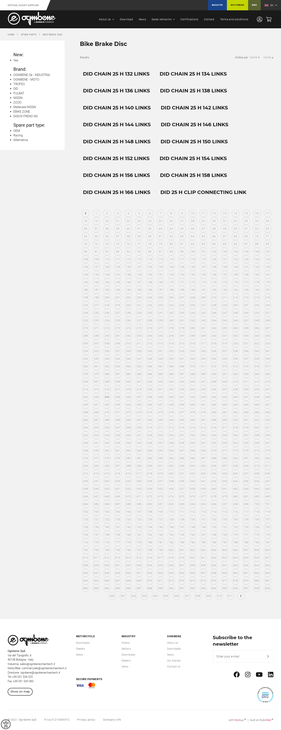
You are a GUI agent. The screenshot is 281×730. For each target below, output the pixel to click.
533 (203, 435)
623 (203, 473)
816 (149, 557)
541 (96, 442)
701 (267, 504)
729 (181, 519)
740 (107, 527)
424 (192, 389)
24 (149, 220)
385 (160, 374)
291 (117, 335)
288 (85, 335)
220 (128, 305)
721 (96, 519)
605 (203, 465)
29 (203, 220)
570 (214, 450)
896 (235, 588)
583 (160, 458)
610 (256, 465)
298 (192, 335)
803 (203, 550)
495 (181, 419)
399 (117, 381)
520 (256, 427)
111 (117, 259)
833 (139, 565)
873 (181, 580)
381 (117, 374)
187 (160, 289)
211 (224, 297)
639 (181, 481)
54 (85, 236)
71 (267, 236)
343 (96, 358)
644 (235, 481)
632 (107, 481)
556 (256, 442)
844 (256, 565)
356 (235, 358)
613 (96, 473)
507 (117, 427)
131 (139, 266)
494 (171, 419)
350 (171, 358)
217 (96, 305)
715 (224, 511)
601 (160, 465)
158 (235, 274)
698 (235, 504)
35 (267, 220)
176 (235, 282)
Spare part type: (29, 125)
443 (203, 396)
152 (171, 274)
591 (246, 458)
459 (181, 404)
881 (267, 580)
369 (181, 366)
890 (171, 588)
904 (155, 595)
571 (224, 450)
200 (107, 297)
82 (192, 243)
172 (192, 282)
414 (85, 389)
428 (235, 389)
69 (246, 236)
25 (160, 220)
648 (85, 488)
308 (107, 343)
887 (139, 588)
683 (267, 496)
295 (160, 335)
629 (267, 473)
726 (149, 519)
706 (128, 511)
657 (181, 488)
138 (214, 266)
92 (107, 251)
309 (117, 343)
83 (203, 243)
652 (128, 488)
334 (192, 351)
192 (214, 289)
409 (224, 381)
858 (214, 572)
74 (107, 243)
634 (128, 481)
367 (160, 366)
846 (85, 572)
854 (171, 572)
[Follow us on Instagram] (247, 674)
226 (192, 305)
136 (192, 266)
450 (85, 404)
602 (171, 465)
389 (203, 374)
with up (237, 720)
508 (128, 427)
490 (128, 419)
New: (18, 54)
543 (117, 442)
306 (85, 343)
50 (235, 228)
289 (96, 335)
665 (267, 488)
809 (267, 550)
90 (85, 251)
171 (181, 282)
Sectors (126, 648)
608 (235, 465)
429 (246, 389)
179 (267, 282)
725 (139, 519)
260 (171, 320)
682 (256, 496)
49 (224, 228)
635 (139, 481)
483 (246, 412)
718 (256, 511)
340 (256, 351)
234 (85, 312)
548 (171, 442)
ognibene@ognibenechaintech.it (40, 672)
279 (181, 328)
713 (203, 511)
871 (160, 580)
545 (139, 442)
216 (85, 305)
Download (126, 19)
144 (85, 274)
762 (149, 534)
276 (149, 328)
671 (139, 496)
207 (181, 297)
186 (149, 289)
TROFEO (19, 84)
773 (267, 534)
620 (171, 473)
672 (149, 496)
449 (267, 396)
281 (203, 328)
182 (107, 289)
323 (267, 343)
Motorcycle (85, 636)
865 (96, 580)
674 (171, 496)
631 (96, 481)
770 (235, 534)
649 (96, 488)
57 (117, 236)
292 (128, 335)
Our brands (173, 660)
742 (128, 527)
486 (85, 419)
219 (117, 305)
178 (256, 282)
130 (128, 266)
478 (192, 412)
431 (267, 389)
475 (160, 412)
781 (160, 542)
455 (139, 404)
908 (198, 595)
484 (256, 412)
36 (85, 228)
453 (117, 404)
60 (149, 236)
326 (107, 351)
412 (256, 381)
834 (149, 565)
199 (96, 297)
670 (128, 496)
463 (224, 404)
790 (256, 542)
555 (246, 442)
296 (171, 335)
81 (182, 243)
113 (139, 259)
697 (224, 504)
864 (85, 580)
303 (246, 335)
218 (107, 305)
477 (181, 412)
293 (139, 335)
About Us (105, 19)
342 (85, 358)
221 (139, 305)
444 (214, 396)
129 (117, 266)
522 (85, 435)
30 (214, 220)
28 (192, 220)
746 (171, 527)
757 (96, 534)
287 (267, 328)
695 (203, 504)
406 (192, 381)
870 (149, 580)
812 (107, 557)
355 (224, 358)
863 (267, 572)
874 (192, 580)
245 (203, 312)
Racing (18, 135)
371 (203, 366)
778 (128, 542)
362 (107, 366)
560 (107, 450)
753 (246, 527)
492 (149, 419)
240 (149, 312)
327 (117, 351)
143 (267, 266)
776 (107, 542)
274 (128, 328)
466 (256, 404)
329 (139, 351)
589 (224, 458)
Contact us (173, 666)
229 (224, 305)
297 (181, 335)
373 (224, 366)
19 (96, 220)
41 (139, 228)
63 (182, 236)
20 (107, 220)
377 (267, 366)
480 (214, 412)
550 (192, 442)
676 (192, 496)
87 (246, 243)
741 (117, 527)
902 (133, 595)
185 (139, 289)
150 (149, 274)
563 (139, 450)
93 (117, 251)
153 (181, 274)
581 (139, 458)
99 (182, 251)
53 (267, 228)
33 (246, 220)
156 (214, 274)
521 (267, 427)
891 (181, 588)
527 (139, 435)
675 (181, 496)
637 (160, 481)
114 (149, 259)
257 (139, 320)
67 (224, 236)
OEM (16, 131)
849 (117, 572)
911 (230, 595)
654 (149, 488)
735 (246, 519)
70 (256, 236)
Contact (209, 19)
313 (160, 343)
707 (139, 511)
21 (117, 220)
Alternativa (20, 140)
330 (149, 351)
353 (203, 358)
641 (203, 481)
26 (171, 220)
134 (171, 266)
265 (224, 320)
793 (96, 550)
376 (256, 366)
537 (246, 435)
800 (171, 550)
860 (235, 572)
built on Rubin (261, 720)
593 (267, 458)
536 (235, 435)
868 (128, 580)
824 (235, 557)
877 (224, 580)
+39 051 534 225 (22, 677)
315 (181, 343)
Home (11, 34)
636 (149, 481)
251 (267, 312)
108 (85, 259)
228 (214, 305)
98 (171, 251)
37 (96, 228)
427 (224, 389)
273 (117, 328)
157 (224, 274)
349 (160, 358)
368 (171, 366)
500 (235, 419)
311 (139, 343)
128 (107, 266)
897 (246, 588)
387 (181, 374)
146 (107, 274)
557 (267, 442)
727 (160, 519)
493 (160, 419)
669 (117, 496)
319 (224, 343)
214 (256, 297)
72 (85, 243)
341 (267, 351)
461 (203, 404)
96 (149, 251)
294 (149, 335)
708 (149, 511)
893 (203, 588)
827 (267, 557)
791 (267, 542)
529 (160, 435)
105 (246, 251)
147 (117, 274)
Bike (254, 5)
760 (128, 534)
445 (224, 396)
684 (85, 504)
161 (267, 274)
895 (224, 588)
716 (235, 511)
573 (246, 450)
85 (224, 243)
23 (139, 220)
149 (139, 274)
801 (181, 550)
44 (171, 228)
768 (214, 534)
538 (256, 435)
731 (203, 519)
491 (139, 419)
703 (96, 511)
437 (139, 396)
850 (128, 572)
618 (149, 473)
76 (128, 243)
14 (235, 213)
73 (96, 243)
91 (96, 251)
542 (107, 442)
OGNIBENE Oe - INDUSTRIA (31, 75)
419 (139, 389)
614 (107, 473)
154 (192, 274)
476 (171, 412)
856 (192, 572)
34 (256, 220)
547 (160, 442)
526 (128, 435)
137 (203, 266)
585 (181, 458)
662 (235, 488)
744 (149, 527)
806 (235, 550)
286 (256, 328)
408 (214, 381)
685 (96, 504)
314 (171, 343)
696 (214, 504)
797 (139, 550)
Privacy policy (86, 719)
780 (149, 542)
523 (96, 435)
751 (224, 527)
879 (246, 580)
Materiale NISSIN (24, 107)
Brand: (20, 69)
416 (107, 389)
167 (139, 282)
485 (267, 412)
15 (246, 213)
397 (96, 381)
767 (203, 534)
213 (246, 297)
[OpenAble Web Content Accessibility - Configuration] (6, 724)
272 (107, 328)
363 (117, 366)
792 (85, 550)
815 (139, 557)
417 (117, 389)
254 (107, 320)
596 (107, 465)
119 (203, 259)
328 (128, 351)
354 (214, 358)
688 (128, 504)
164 (107, 282)
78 (149, 243)
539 (267, 435)
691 (160, 504)
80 (171, 243)
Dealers (80, 648)
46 (192, 228)
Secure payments (89, 679)
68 (235, 236)
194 (235, 289)
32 (235, 220)
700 (256, 504)
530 (171, 435)
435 (117, 396)
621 (181, 473)
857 (203, 572)
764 (171, 534)
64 (192, 236)
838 (192, 565)
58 (128, 236)
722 (107, 519)
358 (256, 358)
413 (267, 381)
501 (246, 419)
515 (203, 427)
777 (117, 542)
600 (149, 465)
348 (149, 358)
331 (160, 351)
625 (224, 473)
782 (171, 542)
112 (128, 259)
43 (160, 228)
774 (85, 542)
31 (224, 220)
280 (192, 328)
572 (235, 450)
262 (192, 320)
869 (139, 580)
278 (171, 328)
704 (107, 511)
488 (107, 419)
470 (107, 412)
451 (96, 404)
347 (139, 358)
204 (149, 297)
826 (256, 557)
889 (160, 588)
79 (160, 243)
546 (149, 442)
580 (128, 458)
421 (160, 389)
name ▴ (268, 57)
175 (224, 282)
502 (256, 419)
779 (139, 542)
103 (224, 251)
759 (117, 534)
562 (128, 450)
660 (214, 488)
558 (85, 450)
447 (246, 396)
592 (256, 458)
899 (267, 588)
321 (246, 343)
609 (246, 465)
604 (192, 465)
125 (267, 259)
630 (85, 481)
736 (256, 519)
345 (117, 358)
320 (235, 343)
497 (203, 419)
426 (214, 389)
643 (224, 481)
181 (96, 289)
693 (181, 504)
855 (181, 572)
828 (85, 565)
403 (160, 381)
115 (160, 259)
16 (256, 213)
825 (246, 557)
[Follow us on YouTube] (259, 674)
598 (128, 465)
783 (181, 542)
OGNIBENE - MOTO (26, 79)
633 (117, 481)
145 (96, 274)
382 (128, 374)
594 (85, 465)
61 (160, 236)
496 (192, 419)
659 (203, 488)
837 (181, 565)
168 (149, 282)
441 (181, 396)
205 (160, 297)
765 (181, 534)
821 (203, 557)
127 (96, 266)
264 (214, 320)
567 (181, 450)
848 (107, 572)
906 (176, 595)
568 (192, 450)
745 (160, 527)
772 (256, 534)
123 (246, 259)
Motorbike (237, 5)
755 (267, 527)
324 (85, 351)
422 (171, 389)
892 (192, 588)
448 (256, 396)
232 (256, 305)
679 (224, 496)
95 (139, 251)
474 (149, 412)
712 (192, 511)
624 (214, 473)
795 (117, 550)
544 (128, 442)
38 (107, 228)
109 (96, 259)
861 (246, 572)
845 (267, 565)
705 (117, 511)
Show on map (20, 691)
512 (171, 427)
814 (128, 557)
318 (214, 343)
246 (214, 312)
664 (256, 488)
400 (128, 381)
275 (139, 328)
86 (235, 243)
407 (203, 381)
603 (181, 465)
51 (246, 228)
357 (246, 358)
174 (214, 282)
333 (181, 351)
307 (96, 343)
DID (15, 88)
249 (246, 312)
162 (85, 282)
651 (117, 488)
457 (160, 404)
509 (139, 427)
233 (267, 305)
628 (256, 473)
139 (224, 266)
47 (203, 228)
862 (256, 572)
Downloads (83, 642)
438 (149, 396)
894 (214, 588)
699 (246, 504)
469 (96, 412)
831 (117, 565)
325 (96, 351)
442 (192, 396)
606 (214, 465)
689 (139, 504)
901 (123, 595)
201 (117, 297)
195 (246, 289)
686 (107, 504)
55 (96, 236)
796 (128, 550)
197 (267, 289)
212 (235, 297)
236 (107, 312)
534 (214, 435)
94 (128, 251)
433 (96, 396)
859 (224, 572)
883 (96, 588)
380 (107, 374)
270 (85, 328)
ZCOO (17, 102)
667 (96, 496)
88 (256, 243)
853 (160, 572)
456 (149, 404)
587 (203, 458)
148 (128, 274)
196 (256, 289)
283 (224, 328)
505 (96, 427)
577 (96, 458)
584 (171, 458)
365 (139, 366)
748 (192, 527)
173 (203, 282)
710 (171, 511)
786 (214, 542)
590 (235, 458)
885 (117, 588)
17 (267, 213)
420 (149, 389)
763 (160, 534)
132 (149, 266)
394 (256, 374)
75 (117, 243)
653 (139, 488)
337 (224, 351)
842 (235, 565)
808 (256, 550)
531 (181, 435)
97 (160, 251)
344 (107, 358)
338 (235, 351)
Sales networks (161, 19)
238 (128, 312)
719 (267, 511)
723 (117, 519)
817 (160, 557)
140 (235, 266)
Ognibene (174, 636)
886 (128, 588)
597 (117, 465)
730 (192, 519)
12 (214, 213)
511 (160, 427)
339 (246, 351)
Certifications (189, 19)
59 (139, 236)
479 (203, 412)
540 (85, 442)
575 (267, 450)
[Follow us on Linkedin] (270, 674)
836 (171, 565)
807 (246, 550)
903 (144, 595)
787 (224, 542)
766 (192, 534)
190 (192, 289)
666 (85, 496)
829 (96, 565)
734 (235, 519)
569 (203, 450)
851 (139, 572)
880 (256, 580)
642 (214, 481)
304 (256, 335)
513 (181, 427)
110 (107, 259)
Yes (15, 60)
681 (246, 496)
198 (85, 297)
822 (214, 557)
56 (107, 236)
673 (160, 496)
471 (117, 412)
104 (235, 251)
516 (214, 427)
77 (139, 243)
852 (149, 572)
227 (203, 305)
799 (160, 550)
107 (267, 251)
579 (117, 458)
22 (128, 220)
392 (235, 374)
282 (214, 328)
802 (192, 550)
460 (192, 404)
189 (181, 289)
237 (117, 312)
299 (203, 335)
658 (192, 488)
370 (192, 366)
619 (160, 473)
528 (149, 435)
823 (224, 557)
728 (171, 519)
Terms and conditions (234, 19)
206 (171, 297)
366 (149, 366)
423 (181, 389)
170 (171, 282)
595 (96, 465)
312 (149, 343)
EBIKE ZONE (21, 111)
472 (128, 412)
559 (96, 450)
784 (192, 542)
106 (256, 251)
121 (224, 259)
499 (224, 419)
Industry (217, 5)
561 (117, 450)
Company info (112, 719)
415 (96, 389)
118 (192, 259)
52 (256, 228)
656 (171, 488)
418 (128, 389)
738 (85, 527)
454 (128, 404)
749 (203, 527)
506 (107, 427)
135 (181, 266)
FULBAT (18, 93)
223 (160, 305)
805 (224, 550)
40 (128, 228)
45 (182, 228)
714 (214, 511)
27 (182, 220)
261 (181, 320)
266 (235, 320)
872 (171, 580)
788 (235, 542)
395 (267, 374)
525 (117, 435)
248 (235, 312)
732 (214, 519)
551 (203, 442)
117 (181, 259)
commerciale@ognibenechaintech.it (44, 668)
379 (96, 374)
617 (139, 473)
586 (192, 458)
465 (246, 404)
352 (192, 358)
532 (192, 435)
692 (171, 504)
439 (160, 396)
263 (203, 320)
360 (85, 366)
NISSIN (18, 98)
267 (246, 320)
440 (171, 396)
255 (117, 320)
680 (235, 496)
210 (214, 297)
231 (246, 305)
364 (128, 366)
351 (181, 358)
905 (165, 595)
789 (246, 542)
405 (181, 381)
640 (192, 481)
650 (107, 488)
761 (139, 534)
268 (256, 320)
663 (246, 488)
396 (85, 381)
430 (256, 389)
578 (107, 458)
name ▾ (255, 57)
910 (219, 595)
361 (96, 366)
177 (246, 282)
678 (214, 496)
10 (192, 213)
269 (267, 320)
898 (256, 588)
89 (267, 243)
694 (192, 504)
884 (107, 588)
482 (235, 412)
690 (149, 504)
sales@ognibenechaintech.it (37, 664)
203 (139, 297)
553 (224, 442)
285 (246, 328)
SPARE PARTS (29, 34)
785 (203, 542)
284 (235, 328)
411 (246, 381)
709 (160, 511)
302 (235, 335)
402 (149, 381)
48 (214, 228)
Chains (126, 642)
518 (235, 427)
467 (267, 404)
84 (214, 243)
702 (85, 511)
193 (224, 289)
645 (246, 481)
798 (149, 550)
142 (256, 266)
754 (256, 527)
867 (117, 580)
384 (149, 374)
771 (246, 534)
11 (203, 213)
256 (128, 320)
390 (214, 374)
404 (171, 381)
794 (107, 550)
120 (214, 259)
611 (267, 465)
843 (246, 565)
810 (85, 557)
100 (192, 251)
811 (96, 557)
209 (203, 297)
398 (107, 381)
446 (235, 396)
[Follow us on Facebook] (237, 674)
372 (214, 366)
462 (214, 404)
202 (128, 297)
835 (160, 565)
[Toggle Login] (259, 19)
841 (224, 565)
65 (203, 236)
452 (107, 404)
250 (256, 312)
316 (192, 343)
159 (246, 274)
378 (85, 374)
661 (224, 488)
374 (235, 366)
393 (246, 374)
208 (192, 297)
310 (128, 343)
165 (117, 282)
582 (149, 458)
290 (107, 335)
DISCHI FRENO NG (25, 116)
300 (214, 335)
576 (85, 458)
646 (256, 481)
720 (85, 519)
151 (160, 274)
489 (117, 419)
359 (267, 358)
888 (149, 588)
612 (85, 473)
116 (171, 259)
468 (85, 412)
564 (149, 450)
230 (235, 305)
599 (139, 465)
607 (224, 465)
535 (224, 435)
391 (224, 374)
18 (85, 220)
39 (117, 228)
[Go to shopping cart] (268, 19)
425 (203, 389)
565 (160, 450)
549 (181, 442)
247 (224, 312)
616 (128, 473)
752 (235, 527)
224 (171, 305)
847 (96, 572)
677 (203, 496)
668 (107, 496)
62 (171, 236)
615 (117, 473)
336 (214, 351)
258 (149, 320)
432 (85, 396)
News (142, 19)
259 (160, 320)
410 (235, 381)
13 (224, 213)
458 (171, 404)
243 (181, 312)
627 (246, 473)
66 (214, 236)
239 (139, 312)
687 (117, 504)
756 (85, 534)
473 (139, 412)
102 (214, 251)
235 (96, 312)
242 (171, 312)
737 (267, 519)
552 (214, 442)
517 (224, 427)
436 (128, 396)
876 (214, 580)
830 (107, 565)
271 (96, 328)
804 (214, 550)
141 (246, 266)
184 (128, 289)
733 (224, 519)
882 (85, 588)
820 (192, 557)
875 (203, 580)
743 (139, 527)
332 (171, 351)
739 (96, 527)
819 (181, 557)
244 (192, 312)
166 (128, 282)
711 (181, 511)
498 (214, 419)
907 (187, 595)
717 (246, 511)
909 (208, 595)
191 (203, 289)
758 (107, 534)
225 (181, 305)
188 (171, 289)
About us (172, 642)
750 (214, 527)
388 (192, 374)
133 (160, 266)
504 (85, 427)
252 (85, 320)
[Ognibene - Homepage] (32, 19)
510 (149, 427)
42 (149, 228)
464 (235, 404)
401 (139, 381)
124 (256, 259)
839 (203, 565)
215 (267, 297)
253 (96, 320)
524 (107, 435)
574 (256, 450)
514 (192, 427)
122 (235, 259)
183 (117, 289)
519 (246, 427)
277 (160, 328)
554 (235, 442)
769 (224, 534)
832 (128, 565)
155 (203, 274)
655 (160, 488)
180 (85, 289)
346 (128, 358)
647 (267, 481)
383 (139, 374)
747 (181, 527)
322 (256, 343)
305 (267, 335)
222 (149, 305)
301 (224, 335)
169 (160, 282)
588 (214, 458)
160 (256, 274)
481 (224, 412)
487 (96, 419)
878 (235, 580)
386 (171, 374)
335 (203, 351)
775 (96, 542)
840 (214, 565)
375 (246, 366)
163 (96, 282)
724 (128, 519)
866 (107, 580)
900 (112, 595)
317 (203, 343)
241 (160, 312)
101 (203, 251)
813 (117, 557)
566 (171, 450)
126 (85, 266)
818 (171, 557)
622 (192, 473)
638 (171, 481)
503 (267, 419)
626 (235, 473)
